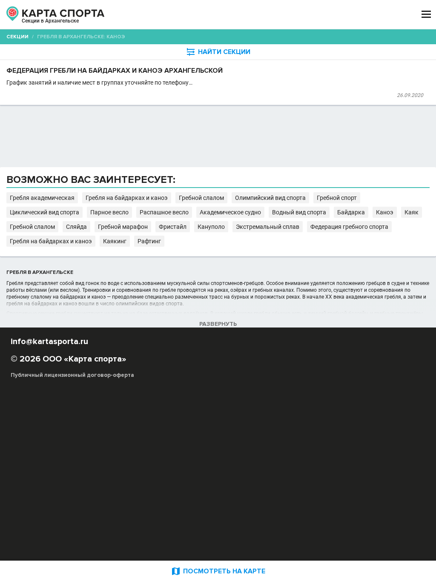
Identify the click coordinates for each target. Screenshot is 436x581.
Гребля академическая (42, 197)
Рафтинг (149, 241)
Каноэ (384, 212)
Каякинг (114, 241)
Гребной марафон (123, 226)
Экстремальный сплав (267, 226)
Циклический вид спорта (44, 212)
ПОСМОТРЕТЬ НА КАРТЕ (218, 571)
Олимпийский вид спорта (270, 197)
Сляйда (76, 226)
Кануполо (211, 226)
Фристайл (172, 226)
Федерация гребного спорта (349, 226)
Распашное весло (164, 212)
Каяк (411, 212)
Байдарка (351, 212)
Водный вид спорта (299, 212)
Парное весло (109, 212)
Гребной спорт (337, 197)
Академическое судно (230, 212)
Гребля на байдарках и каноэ (127, 197)
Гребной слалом (201, 197)
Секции (17, 37)
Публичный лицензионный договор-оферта (72, 375)
